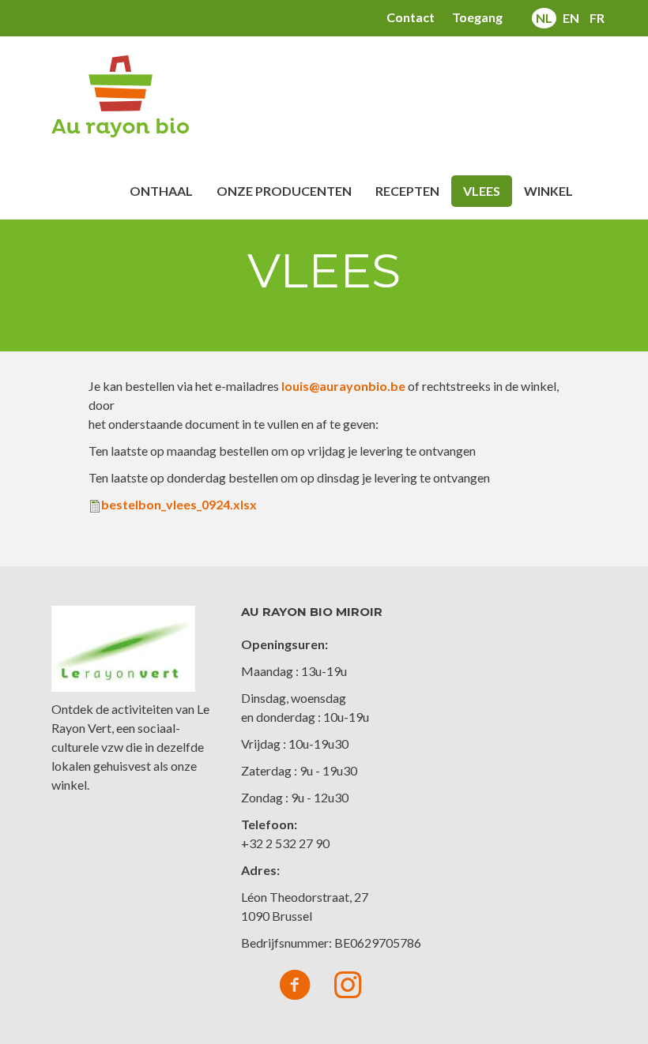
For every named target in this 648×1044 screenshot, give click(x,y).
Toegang (477, 16)
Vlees (481, 190)
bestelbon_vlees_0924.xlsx (179, 504)
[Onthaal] (126, 96)
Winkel (548, 190)
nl (544, 17)
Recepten (407, 190)
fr (597, 17)
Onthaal (161, 190)
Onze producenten (284, 190)
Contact (410, 16)
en (571, 17)
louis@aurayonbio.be (343, 385)
